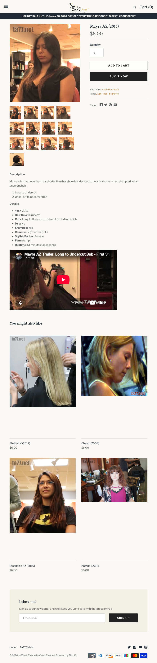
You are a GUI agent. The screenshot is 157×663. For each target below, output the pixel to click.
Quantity (95, 44)
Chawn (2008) (90, 443)
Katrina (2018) (90, 565)
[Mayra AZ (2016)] (45, 63)
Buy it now (119, 76)
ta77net (22, 655)
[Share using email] (115, 104)
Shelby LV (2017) (20, 443)
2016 (99, 93)
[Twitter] (129, 647)
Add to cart (118, 65)
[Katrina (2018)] (114, 507)
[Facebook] (134, 647)
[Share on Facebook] (101, 104)
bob (105, 93)
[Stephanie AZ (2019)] (43, 507)
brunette (114, 93)
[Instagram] (145, 647)
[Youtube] (140, 647)
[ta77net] (79, 7)
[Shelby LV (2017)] (43, 385)
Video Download (110, 89)
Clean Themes (47, 655)
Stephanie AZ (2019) (22, 565)
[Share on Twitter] (105, 104)
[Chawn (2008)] (114, 385)
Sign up (123, 618)
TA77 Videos (27, 647)
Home (13, 647)
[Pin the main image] (110, 104)
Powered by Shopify (66, 655)
